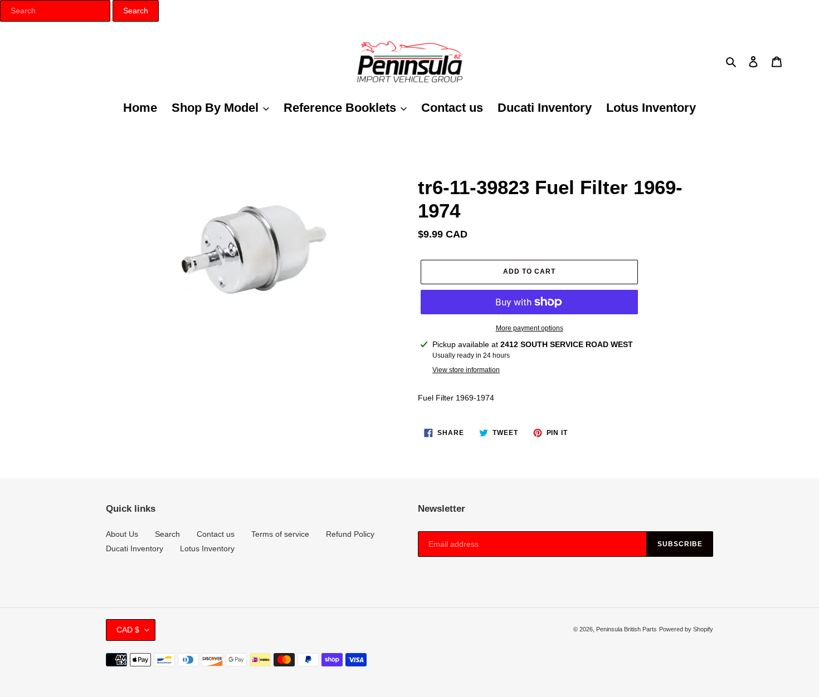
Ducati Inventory (134, 548)
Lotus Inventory (207, 548)
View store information (466, 370)
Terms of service (280, 534)
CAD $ (127, 629)
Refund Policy (350, 534)
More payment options (529, 328)
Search (167, 534)
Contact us (216, 534)
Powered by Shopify (686, 629)
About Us (122, 534)
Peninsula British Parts (626, 629)
